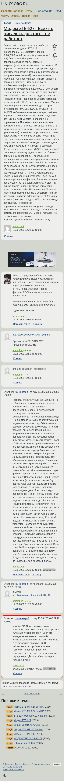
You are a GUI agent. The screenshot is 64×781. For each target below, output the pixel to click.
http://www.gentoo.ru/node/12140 (33, 595)
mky (15, 316)
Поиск (35, 15)
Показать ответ (21, 574)
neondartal (18, 226)
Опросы (16, 15)
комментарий (21, 392)
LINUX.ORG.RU (14, 3)
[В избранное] (54, 46)
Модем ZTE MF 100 (24, 734)
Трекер (26, 15)
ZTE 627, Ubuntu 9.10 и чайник (30, 715)
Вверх (57, 764)
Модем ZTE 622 (22, 720)
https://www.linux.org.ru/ (13, 770)
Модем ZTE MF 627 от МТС (29, 706)
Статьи (29, 10)
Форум (5, 15)
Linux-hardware (22, 23)
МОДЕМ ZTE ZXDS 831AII (28, 738)
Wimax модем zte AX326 (27, 725)
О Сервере (8, 764)
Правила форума (22, 764)
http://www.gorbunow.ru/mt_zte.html (31, 334)
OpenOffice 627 (23, 747)
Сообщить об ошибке (12, 767)
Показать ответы (22, 324)
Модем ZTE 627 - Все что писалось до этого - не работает (28, 33)
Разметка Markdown (41, 764)
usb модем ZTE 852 (24, 743)
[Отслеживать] (54, 55)
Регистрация (44, 10)
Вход (58, 10)
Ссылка (8, 236)
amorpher (18, 350)
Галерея (18, 10)
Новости (6, 10)
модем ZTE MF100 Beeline (28, 729)
